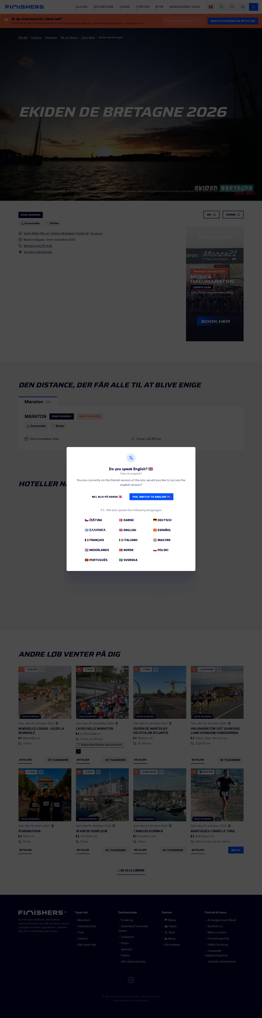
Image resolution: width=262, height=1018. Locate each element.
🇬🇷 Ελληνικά (95, 530)
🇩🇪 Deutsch (162, 520)
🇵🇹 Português (96, 560)
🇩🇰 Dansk (126, 520)
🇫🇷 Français (94, 540)
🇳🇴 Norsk (126, 550)
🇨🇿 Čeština (93, 520)
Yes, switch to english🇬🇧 (151, 497)
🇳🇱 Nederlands (97, 550)
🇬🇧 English (127, 530)
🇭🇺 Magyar (161, 540)
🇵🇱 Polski (160, 550)
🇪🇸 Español (162, 530)
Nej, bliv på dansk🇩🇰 (107, 497)
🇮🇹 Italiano (128, 540)
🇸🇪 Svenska (128, 560)
